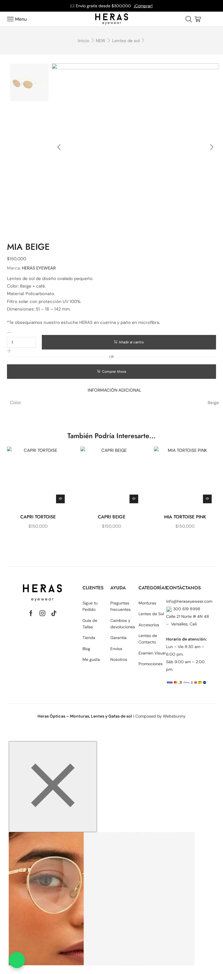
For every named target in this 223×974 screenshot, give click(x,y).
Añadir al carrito (131, 342)
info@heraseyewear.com (189, 601)
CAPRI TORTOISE (38, 516)
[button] (59, 147)
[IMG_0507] (29, 165)
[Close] (53, 786)
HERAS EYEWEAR (39, 268)
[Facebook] (31, 613)
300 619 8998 (186, 608)
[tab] (114, 390)
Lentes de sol (126, 41)
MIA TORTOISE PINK (185, 516)
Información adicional (114, 390)
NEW (100, 41)
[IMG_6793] (29, 83)
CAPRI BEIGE (111, 516)
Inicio (83, 41)
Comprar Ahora (114, 371)
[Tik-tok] (54, 613)
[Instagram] (42, 613)
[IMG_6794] (29, 124)
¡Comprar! (143, 5)
